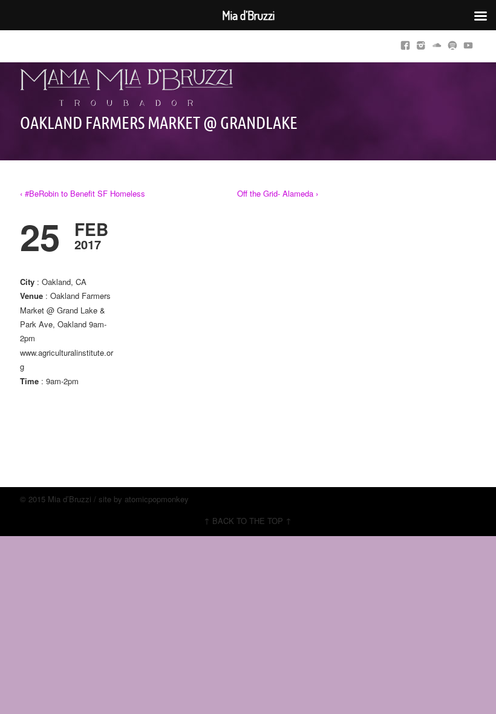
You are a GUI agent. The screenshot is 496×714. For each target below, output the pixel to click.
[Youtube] (468, 43)
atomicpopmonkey (157, 499)
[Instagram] (421, 43)
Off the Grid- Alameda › (277, 193)
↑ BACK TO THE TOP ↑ (248, 520)
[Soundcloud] (437, 43)
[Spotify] (452, 43)
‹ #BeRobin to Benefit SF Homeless (82, 193)
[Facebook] (405, 43)
